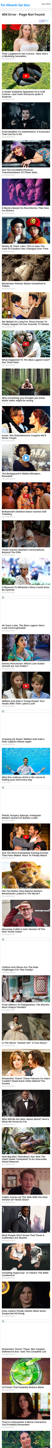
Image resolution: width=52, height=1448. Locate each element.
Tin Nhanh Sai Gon (15, 5)
